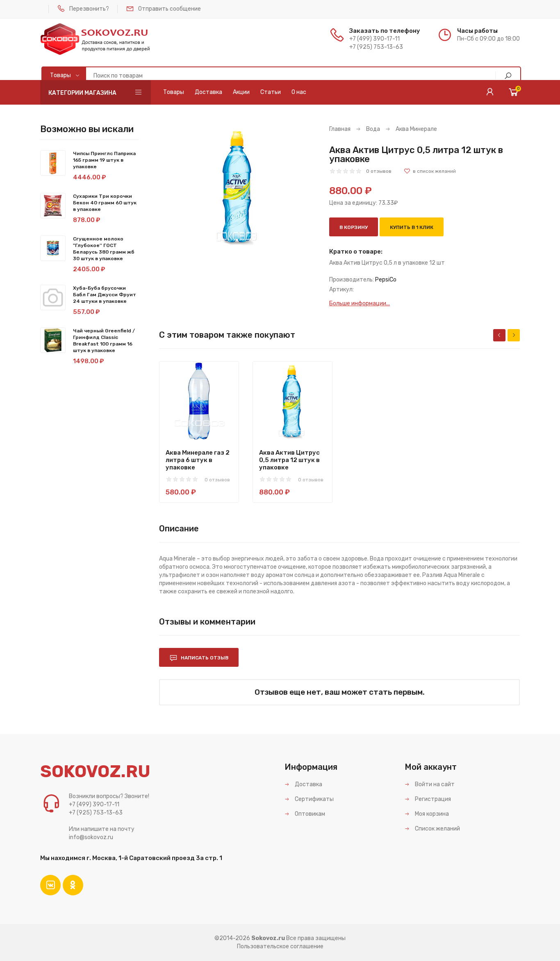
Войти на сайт (434, 784)
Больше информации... (359, 303)
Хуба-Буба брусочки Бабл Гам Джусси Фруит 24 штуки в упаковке (104, 294)
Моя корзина (431, 813)
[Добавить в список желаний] (430, 171)
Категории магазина (82, 92)
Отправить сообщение (169, 8)
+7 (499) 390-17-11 (374, 38)
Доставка (308, 784)
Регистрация (432, 799)
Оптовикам (309, 813)
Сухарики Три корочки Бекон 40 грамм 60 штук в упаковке (105, 202)
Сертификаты (314, 799)
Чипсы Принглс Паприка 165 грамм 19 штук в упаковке (104, 160)
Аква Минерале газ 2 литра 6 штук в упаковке (198, 460)
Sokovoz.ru (268, 938)
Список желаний (437, 828)
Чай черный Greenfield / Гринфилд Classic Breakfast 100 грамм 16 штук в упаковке (104, 340)
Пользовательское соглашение (280, 946)
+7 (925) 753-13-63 (376, 46)
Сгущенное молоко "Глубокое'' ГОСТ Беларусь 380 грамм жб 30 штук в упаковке (103, 248)
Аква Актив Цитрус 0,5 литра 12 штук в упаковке (289, 460)
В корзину (353, 227)
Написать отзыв (204, 658)
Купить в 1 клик (411, 227)
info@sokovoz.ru (91, 837)
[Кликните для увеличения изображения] (238, 186)
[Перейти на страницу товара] (199, 401)
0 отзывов (379, 171)
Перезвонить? (89, 8)
